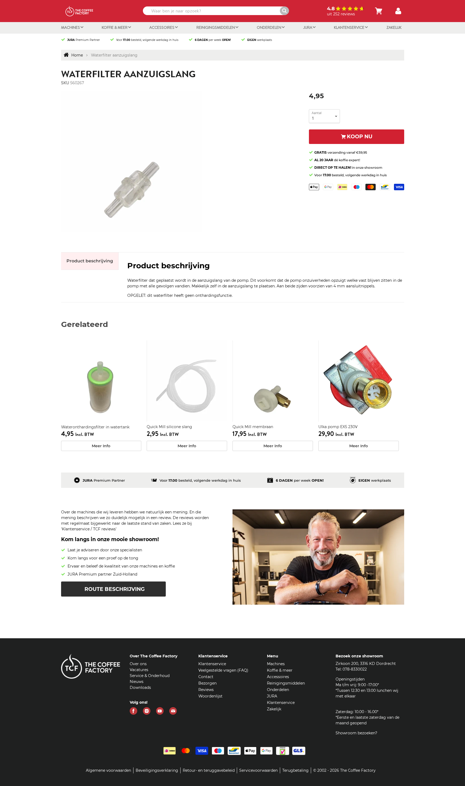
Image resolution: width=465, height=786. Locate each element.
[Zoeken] (284, 10)
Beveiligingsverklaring (157, 770)
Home (77, 55)
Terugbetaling (295, 770)
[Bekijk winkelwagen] (378, 11)
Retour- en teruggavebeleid (209, 770)
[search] (215, 10)
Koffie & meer (115, 27)
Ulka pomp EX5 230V (338, 426)
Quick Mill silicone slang (169, 426)
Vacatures (139, 669)
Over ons (138, 663)
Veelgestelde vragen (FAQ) (223, 670)
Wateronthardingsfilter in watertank (95, 427)
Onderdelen (269, 27)
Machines (71, 27)
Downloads (140, 687)
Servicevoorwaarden (258, 770)
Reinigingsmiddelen (216, 27)
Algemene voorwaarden (108, 770)
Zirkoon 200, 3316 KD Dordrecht (366, 663)
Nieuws (136, 681)
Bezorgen (207, 683)
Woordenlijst (210, 696)
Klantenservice (349, 27)
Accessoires (162, 27)
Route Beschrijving (114, 589)
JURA (308, 27)
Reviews (206, 689)
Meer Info (101, 445)
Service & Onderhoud (150, 675)
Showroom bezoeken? (356, 733)
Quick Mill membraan (252, 426)
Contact (205, 676)
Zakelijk (393, 27)
